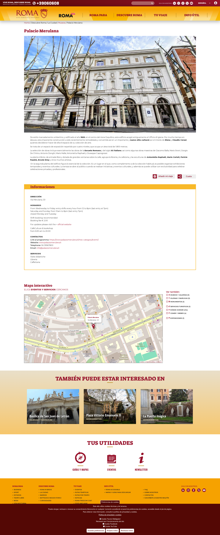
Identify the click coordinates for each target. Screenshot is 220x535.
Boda (16, 500)
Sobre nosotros (151, 492)
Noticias (78, 498)
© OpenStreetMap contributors (153, 362)
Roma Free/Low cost (83, 500)
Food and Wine (81, 503)
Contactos (149, 495)
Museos (61, 23)
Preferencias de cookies (110, 502)
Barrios (43, 495)
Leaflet (142, 362)
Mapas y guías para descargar (118, 492)
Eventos (78, 489)
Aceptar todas (112, 530)
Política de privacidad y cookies (110, 515)
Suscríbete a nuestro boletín (156, 498)
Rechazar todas (127, 530)
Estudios (17, 495)
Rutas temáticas (81, 492)
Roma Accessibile (113, 489)
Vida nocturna (20, 503)
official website (64, 224)
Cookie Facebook (111, 524)
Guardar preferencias (96, 530)
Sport (16, 492)
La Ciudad (44, 492)
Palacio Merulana (93, 317)
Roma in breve (46, 489)
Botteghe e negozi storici (50, 498)
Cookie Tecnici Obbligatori (111, 519)
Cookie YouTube (111, 526)
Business (17, 489)
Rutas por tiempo (82, 495)
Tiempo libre (19, 498)
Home (27, 23)
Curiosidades (45, 500)
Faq (146, 489)
